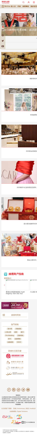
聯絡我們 (27, 431)
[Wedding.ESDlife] (5, 2)
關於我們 (7, 431)
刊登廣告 (11, 431)
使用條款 (32, 431)
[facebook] (2, 19)
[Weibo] (2, 30)
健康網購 (13, 411)
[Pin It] (2, 35)
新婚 (14, 408)
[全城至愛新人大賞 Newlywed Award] (15, 368)
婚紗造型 (34, 6)
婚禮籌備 (26, 6)
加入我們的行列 (21, 431)
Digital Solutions (22, 411)
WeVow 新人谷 (10, 6)
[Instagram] (2, 24)
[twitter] (2, 40)
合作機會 (16, 431)
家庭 (27, 408)
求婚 (19, 6)
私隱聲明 (4, 432)
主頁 (3, 431)
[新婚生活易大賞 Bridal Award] (15, 362)
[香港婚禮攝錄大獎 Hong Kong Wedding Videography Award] (15, 373)
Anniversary (21, 408)
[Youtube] (2, 46)
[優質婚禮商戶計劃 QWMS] (15, 356)
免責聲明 (18, 404)
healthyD (33, 408)
